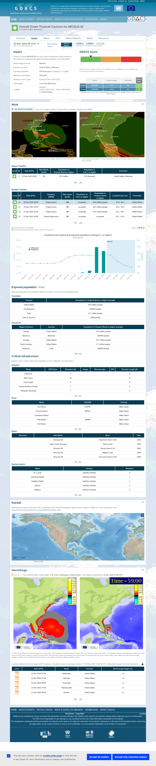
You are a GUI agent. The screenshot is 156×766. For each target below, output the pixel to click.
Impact (34, 38)
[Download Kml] (139, 228)
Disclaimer (69, 714)
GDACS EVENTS (26, 19)
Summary (20, 38)
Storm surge (112, 80)
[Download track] (143, 228)
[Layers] (142, 515)
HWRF (90, 43)
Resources (104, 38)
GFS (79, 43)
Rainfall (128, 80)
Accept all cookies (99, 757)
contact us (122, 1)
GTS (58, 38)
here (102, 71)
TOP (142, 104)
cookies (142, 714)
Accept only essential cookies (131, 757)
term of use (112, 1)
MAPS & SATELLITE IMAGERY (69, 19)
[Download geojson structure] (141, 228)
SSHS (89, 109)
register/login (133, 1)
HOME (14, 19)
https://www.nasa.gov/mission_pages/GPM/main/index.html (36, 510)
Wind (95, 80)
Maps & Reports (73, 38)
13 (19, 176)
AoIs (41, 287)
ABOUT (103, 19)
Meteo (46, 38)
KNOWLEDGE (91, 19)
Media (89, 38)
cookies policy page (52, 755)
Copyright (80, 714)
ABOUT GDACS (107, 710)
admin (142, 1)
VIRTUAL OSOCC (44, 19)
